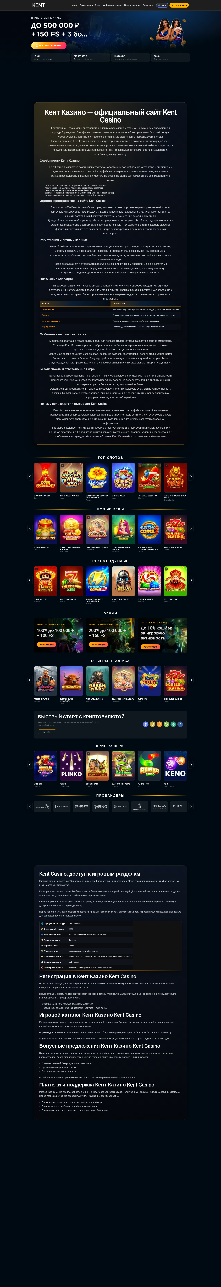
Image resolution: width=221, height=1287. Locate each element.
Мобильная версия (112, 5)
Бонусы (147, 5)
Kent (38, 5)
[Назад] (29, 476)
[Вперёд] (191, 476)
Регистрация (86, 5)
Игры (74, 5)
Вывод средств (132, 5)
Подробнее (47, 732)
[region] (110, 482)
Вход (97, 5)
